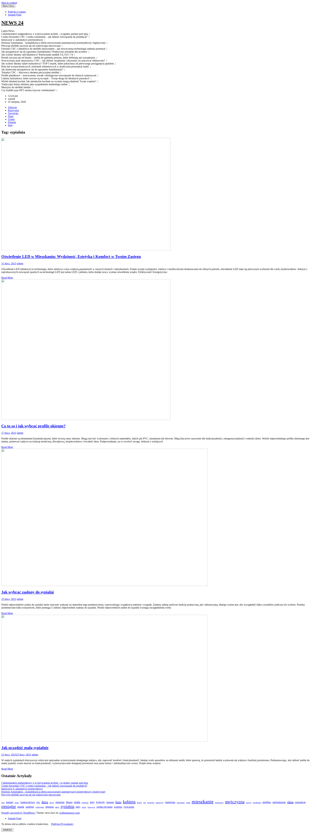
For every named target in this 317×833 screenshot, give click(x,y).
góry (92, 802)
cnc (38, 802)
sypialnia (67, 806)
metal (188, 802)
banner (9, 802)
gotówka (85, 802)
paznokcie (300, 802)
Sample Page (14, 14)
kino (118, 802)
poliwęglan (39, 807)
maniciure (170, 802)
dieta (44, 802)
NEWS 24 (12, 23)
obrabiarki (257, 802)
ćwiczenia (129, 806)
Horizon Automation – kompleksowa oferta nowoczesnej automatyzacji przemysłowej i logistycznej (53, 791)
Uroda (11, 119)
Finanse (12, 122)
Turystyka (13, 113)
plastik (20, 806)
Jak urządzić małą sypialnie (25, 747)
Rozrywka (13, 110)
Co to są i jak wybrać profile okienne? (33, 426)
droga (52, 802)
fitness (69, 802)
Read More (7, 277)
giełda (77, 802)
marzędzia (181, 802)
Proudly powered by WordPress (18, 812)
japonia (110, 802)
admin (20, 263)
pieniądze (8, 806)
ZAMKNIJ (7, 830)
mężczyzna (235, 801)
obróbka (266, 802)
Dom (10, 116)
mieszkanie (202, 801)
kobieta (129, 801)
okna (290, 802)
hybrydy (100, 802)
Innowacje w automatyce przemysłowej (22, 788)
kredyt (139, 802)
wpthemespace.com (69, 812)
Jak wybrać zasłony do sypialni (27, 592)
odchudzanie (279, 802)
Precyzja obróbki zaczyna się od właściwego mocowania (31, 794)
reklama (49, 806)
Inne (10, 125)
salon (57, 807)
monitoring (219, 802)
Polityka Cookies (17, 11)
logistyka (150, 802)
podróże (30, 806)
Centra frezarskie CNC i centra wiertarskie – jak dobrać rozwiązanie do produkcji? (44, 785)
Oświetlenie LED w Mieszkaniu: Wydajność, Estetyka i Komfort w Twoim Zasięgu (71, 256)
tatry (78, 806)
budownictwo (27, 802)
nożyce (248, 802)
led (144, 802)
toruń (84, 807)
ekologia (59, 802)
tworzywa (91, 807)
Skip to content (9, 2)
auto (3, 802)
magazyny (160, 802)
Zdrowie (12, 107)
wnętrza (118, 806)
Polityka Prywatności (62, 824)
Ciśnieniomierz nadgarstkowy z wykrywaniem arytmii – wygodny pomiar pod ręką (44, 782)
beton (17, 802)
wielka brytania (104, 806)
